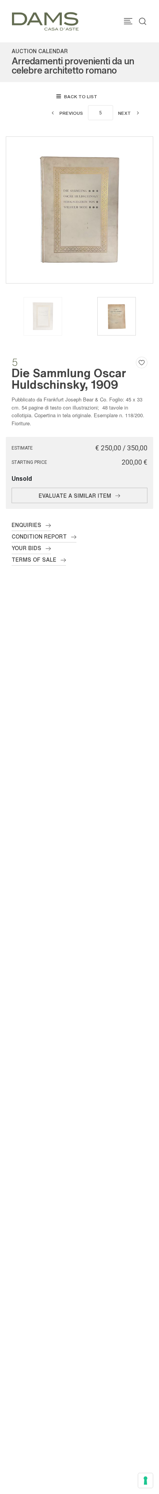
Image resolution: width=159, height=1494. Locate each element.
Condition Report (39, 536)
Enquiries (26, 525)
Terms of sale (34, 559)
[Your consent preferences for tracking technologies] (145, 1480)
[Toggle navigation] (128, 21)
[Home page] (45, 21)
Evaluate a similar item (75, 495)
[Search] (142, 21)
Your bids (26, 548)
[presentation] (14, 210)
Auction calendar (40, 51)
